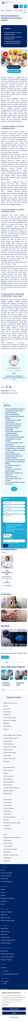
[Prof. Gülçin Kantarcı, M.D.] (14, 361)
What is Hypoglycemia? (12, 414)
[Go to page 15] (14, 691)
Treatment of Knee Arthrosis (10, 738)
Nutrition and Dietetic (9, 601)
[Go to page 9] (16, 689)
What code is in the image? (8, 538)
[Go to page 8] (15, 689)
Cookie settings (14, 1017)
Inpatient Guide (4, 878)
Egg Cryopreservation (9, 767)
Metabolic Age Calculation (7, 954)
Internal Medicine (6, 576)
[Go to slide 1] (6, 662)
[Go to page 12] (21, 689)
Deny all (14, 1013)
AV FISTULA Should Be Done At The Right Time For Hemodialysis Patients (15, 461)
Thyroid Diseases (7, 846)
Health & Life (4, 914)
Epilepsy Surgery (7, 741)
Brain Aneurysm (7, 711)
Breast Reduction (7, 784)
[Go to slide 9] (20, 662)
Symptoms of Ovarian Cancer (10, 855)
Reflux (5, 834)
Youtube (5, 989)
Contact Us (4, 967)
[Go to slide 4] (11, 662)
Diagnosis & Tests (5, 917)
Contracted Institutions (6, 881)
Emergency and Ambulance (8, 898)
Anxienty (5, 706)
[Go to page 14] (24, 689)
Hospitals (3, 895)
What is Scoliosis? (8, 843)
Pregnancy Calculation (6, 959)
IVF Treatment (7, 852)
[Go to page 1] (3, 690)
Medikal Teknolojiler (6, 943)
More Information (7, 581)
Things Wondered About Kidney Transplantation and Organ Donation (14, 439)
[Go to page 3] (6, 689)
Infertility (5, 773)
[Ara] (21, 6)
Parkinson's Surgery (8, 808)
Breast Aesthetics (7, 779)
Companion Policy (5, 937)
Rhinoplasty (6, 723)
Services (3, 892)
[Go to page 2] (5, 689)
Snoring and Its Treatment (10, 747)
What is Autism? (7, 805)
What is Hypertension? (12, 435)
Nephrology (5, 578)
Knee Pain (6, 729)
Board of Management (6, 873)
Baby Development (8, 744)
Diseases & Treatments (6, 912)
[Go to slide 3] (10, 662)
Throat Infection (7, 726)
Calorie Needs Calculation (7, 956)
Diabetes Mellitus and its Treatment (12, 735)
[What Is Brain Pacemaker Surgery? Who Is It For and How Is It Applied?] (14, 645)
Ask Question (15, 71)
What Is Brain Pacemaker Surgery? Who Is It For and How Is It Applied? (14, 653)
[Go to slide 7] (16, 662)
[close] (25, 992)
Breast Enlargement (8, 782)
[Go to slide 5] (13, 662)
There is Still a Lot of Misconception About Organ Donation (13, 478)
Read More (9, 370)
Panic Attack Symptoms (9, 817)
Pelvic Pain (6, 820)
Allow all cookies (14, 1009)
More (14, 489)
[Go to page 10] (18, 689)
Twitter (5, 983)
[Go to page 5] (10, 689)
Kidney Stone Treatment (9, 720)
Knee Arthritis (6, 825)
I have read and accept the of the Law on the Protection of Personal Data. (15, 528)
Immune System (19, 10)
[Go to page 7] (13, 689)
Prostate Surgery (7, 828)
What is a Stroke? (7, 749)
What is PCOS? (7, 814)
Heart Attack (6, 761)
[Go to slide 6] (15, 662)
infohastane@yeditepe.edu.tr (10, 974)
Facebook (6, 981)
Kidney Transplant (8, 770)
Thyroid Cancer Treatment (10, 849)
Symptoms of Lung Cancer (10, 703)
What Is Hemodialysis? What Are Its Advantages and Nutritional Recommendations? (15, 410)
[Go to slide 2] (8, 662)
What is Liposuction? (8, 776)
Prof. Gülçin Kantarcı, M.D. (14, 368)
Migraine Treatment (8, 790)
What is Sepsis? (7, 840)
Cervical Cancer (7, 811)
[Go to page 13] (23, 689)
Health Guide (9, 10)
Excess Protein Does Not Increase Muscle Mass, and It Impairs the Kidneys (14, 455)
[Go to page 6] (11, 689)
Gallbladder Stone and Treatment (11, 837)
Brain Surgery (6, 709)
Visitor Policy (4, 934)
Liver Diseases (7, 755)
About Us (3, 870)
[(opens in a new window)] (6, 387)
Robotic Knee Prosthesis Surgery (11, 822)
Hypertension (6, 860)
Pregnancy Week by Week (8, 920)
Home (2, 10)
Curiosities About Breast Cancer (11, 787)
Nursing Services (5, 931)
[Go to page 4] (8, 689)
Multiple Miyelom (7, 793)
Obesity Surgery (7, 802)
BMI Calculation (4, 951)
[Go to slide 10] (21, 662)
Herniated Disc (7, 714)
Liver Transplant (7, 799)
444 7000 (5, 971)
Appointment (14, 67)
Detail (5, 605)
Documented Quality (6, 875)
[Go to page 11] (20, 689)
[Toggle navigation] (25, 6)
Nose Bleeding (7, 858)
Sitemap (3, 904)
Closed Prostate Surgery (9, 752)
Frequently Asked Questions (8, 940)
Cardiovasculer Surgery (9, 717)
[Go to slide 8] (18, 662)
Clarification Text (11, 527)
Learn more (5, 1004)
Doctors (3, 889)
